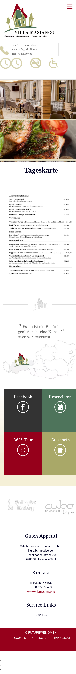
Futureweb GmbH (42, 632)
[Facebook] (23, 411)
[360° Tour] (23, 455)
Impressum (62, 637)
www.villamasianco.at (41, 591)
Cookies (20, 638)
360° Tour (41, 615)
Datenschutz (40, 637)
